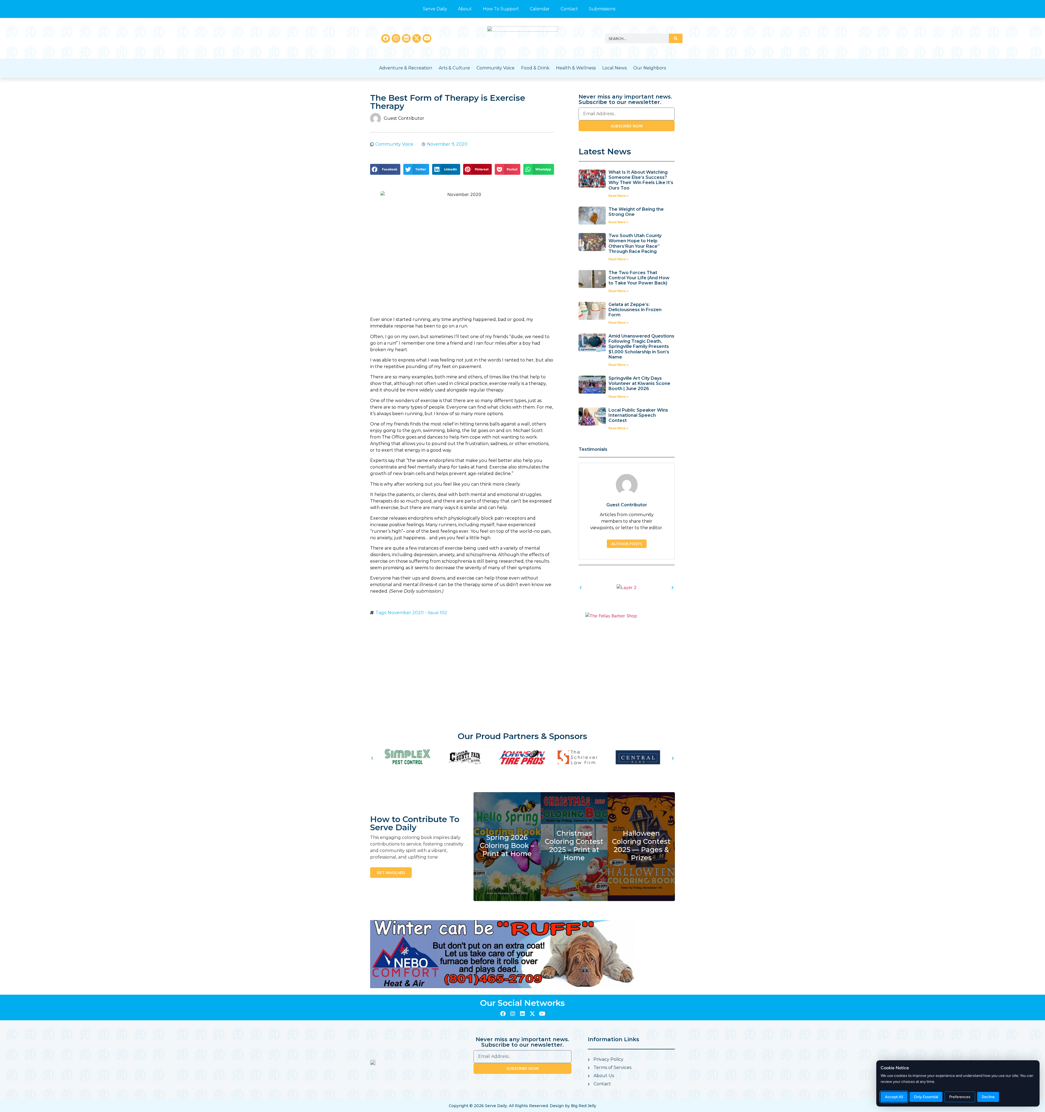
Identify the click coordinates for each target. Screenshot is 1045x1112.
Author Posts (626, 543)
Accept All (894, 1097)
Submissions (602, 8)
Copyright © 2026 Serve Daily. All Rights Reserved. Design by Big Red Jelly (522, 1105)
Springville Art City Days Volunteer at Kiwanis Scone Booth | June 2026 (639, 383)
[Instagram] (396, 38)
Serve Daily (435, 8)
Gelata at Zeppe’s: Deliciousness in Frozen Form (635, 309)
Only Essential (926, 1097)
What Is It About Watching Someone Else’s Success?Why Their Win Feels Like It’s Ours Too (640, 180)
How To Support (501, 8)
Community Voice (496, 68)
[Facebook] (385, 38)
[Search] (676, 38)
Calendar (540, 8)
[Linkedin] (406, 38)
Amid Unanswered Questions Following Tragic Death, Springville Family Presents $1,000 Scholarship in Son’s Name (641, 346)
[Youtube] (427, 38)
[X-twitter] (416, 38)
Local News (614, 68)
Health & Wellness (576, 68)
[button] (385, 169)
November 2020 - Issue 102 (417, 612)
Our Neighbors (649, 68)
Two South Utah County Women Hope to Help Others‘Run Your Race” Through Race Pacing (635, 243)
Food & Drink (535, 68)
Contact (569, 8)
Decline (988, 1097)
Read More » (618, 196)
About (465, 8)
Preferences (959, 1097)
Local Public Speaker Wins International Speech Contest (638, 415)
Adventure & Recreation (405, 68)
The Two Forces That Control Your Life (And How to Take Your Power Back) (638, 278)
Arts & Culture (454, 68)
